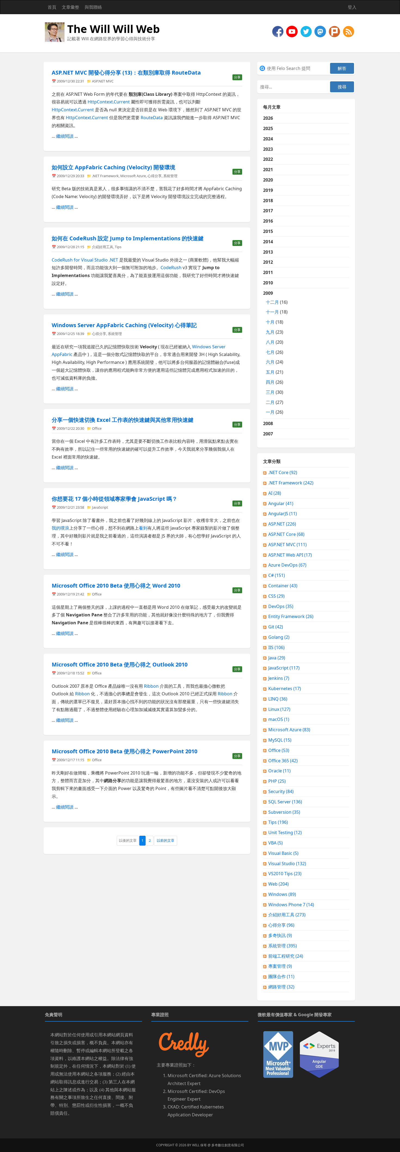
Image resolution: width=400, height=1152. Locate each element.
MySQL (279, 740)
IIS (276, 647)
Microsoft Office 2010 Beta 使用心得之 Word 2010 (116, 585)
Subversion (284, 812)
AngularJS (282, 514)
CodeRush (172, 268)
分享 (237, 77)
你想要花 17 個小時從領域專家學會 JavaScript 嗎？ (114, 498)
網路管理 (281, 987)
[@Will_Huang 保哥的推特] (307, 31)
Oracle (279, 771)
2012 (268, 262)
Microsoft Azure (133, 175)
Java (276, 658)
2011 (268, 272)
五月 (270, 372)
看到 (143, 528)
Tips (118, 246)
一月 (270, 412)
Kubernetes (284, 689)
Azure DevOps (287, 565)
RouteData (152, 118)
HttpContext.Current (109, 102)
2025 (268, 128)
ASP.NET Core (286, 534)
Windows (282, 894)
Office (96, 428)
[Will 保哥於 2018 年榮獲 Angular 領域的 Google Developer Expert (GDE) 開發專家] (319, 1054)
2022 (268, 159)
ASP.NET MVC (102, 81)
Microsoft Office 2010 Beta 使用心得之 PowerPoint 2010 (124, 751)
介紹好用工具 (102, 246)
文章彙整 (70, 7)
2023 (268, 149)
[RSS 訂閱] (348, 31)
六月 (270, 362)
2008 (268, 423)
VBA (275, 843)
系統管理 (170, 175)
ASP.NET (282, 524)
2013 (268, 252)
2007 (268, 434)
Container (282, 586)
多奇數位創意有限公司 (227, 1145)
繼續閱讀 (64, 136)
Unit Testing (285, 832)
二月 (270, 402)
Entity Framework (290, 616)
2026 (268, 118)
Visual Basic (283, 853)
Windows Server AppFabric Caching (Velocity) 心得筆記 (124, 325)
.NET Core (282, 472)
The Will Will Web (113, 28)
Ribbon (151, 686)
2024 (268, 139)
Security (281, 791)
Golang (279, 637)
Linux (279, 709)
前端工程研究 (285, 956)
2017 (268, 211)
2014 (268, 242)
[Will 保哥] (292, 31)
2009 (275, 352)
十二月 (272, 302)
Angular (280, 503)
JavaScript (100, 507)
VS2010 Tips (284, 874)
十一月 (272, 312)
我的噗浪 (60, 528)
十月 (270, 322)
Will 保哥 (199, 1145)
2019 (268, 190)
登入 (352, 7)
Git (275, 627)
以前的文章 (165, 840)
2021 (268, 170)
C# (276, 575)
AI (274, 493)
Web (278, 884)
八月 (270, 342)
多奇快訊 (280, 935)
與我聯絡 (93, 7)
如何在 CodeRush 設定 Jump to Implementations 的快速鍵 (128, 238)
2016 (268, 221)
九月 (270, 332)
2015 (268, 231)
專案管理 (280, 966)
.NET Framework (105, 175)
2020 (268, 180)
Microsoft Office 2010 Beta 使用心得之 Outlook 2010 (119, 664)
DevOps (280, 606)
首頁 (52, 7)
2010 (268, 283)
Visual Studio (287, 864)
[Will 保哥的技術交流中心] (278, 31)
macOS (278, 719)
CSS (276, 596)
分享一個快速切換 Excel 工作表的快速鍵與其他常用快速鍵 (122, 419)
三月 (270, 392)
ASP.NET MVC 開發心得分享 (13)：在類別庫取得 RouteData (126, 72)
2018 (268, 201)
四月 (270, 382)
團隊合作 (281, 976)
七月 (270, 352)
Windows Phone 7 (291, 905)
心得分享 (154, 175)
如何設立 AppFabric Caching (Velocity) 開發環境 (113, 167)
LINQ (277, 699)
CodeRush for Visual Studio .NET (85, 260)
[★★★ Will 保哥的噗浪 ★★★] (335, 31)
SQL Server (285, 802)
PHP (277, 781)
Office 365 (283, 761)
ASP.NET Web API (290, 555)
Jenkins (278, 678)
